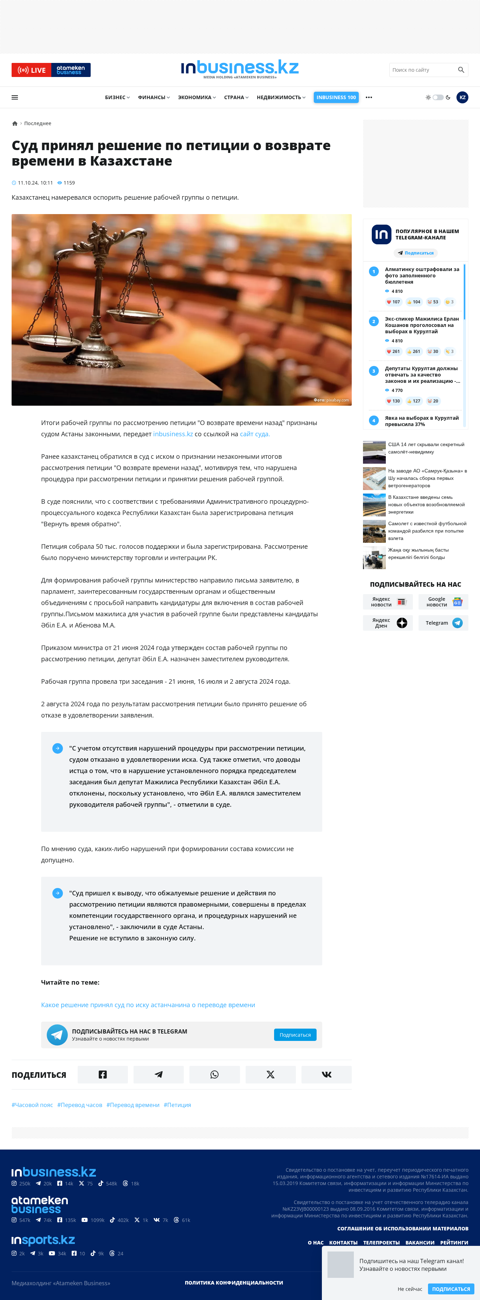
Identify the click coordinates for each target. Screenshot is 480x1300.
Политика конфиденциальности (234, 1282)
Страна (234, 97)
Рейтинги (454, 1242)
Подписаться (451, 1289)
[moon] (448, 97)
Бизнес (115, 97)
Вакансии (420, 1242)
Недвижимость (279, 97)
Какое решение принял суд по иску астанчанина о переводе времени (148, 1004)
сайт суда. (255, 434)
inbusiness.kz (173, 434)
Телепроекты (381, 1242)
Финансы (152, 97)
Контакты (343, 1242)
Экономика (195, 97)
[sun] (428, 97)
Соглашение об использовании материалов (402, 1228)
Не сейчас (410, 1289)
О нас (316, 1242)
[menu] (15, 97)
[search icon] (461, 70)
